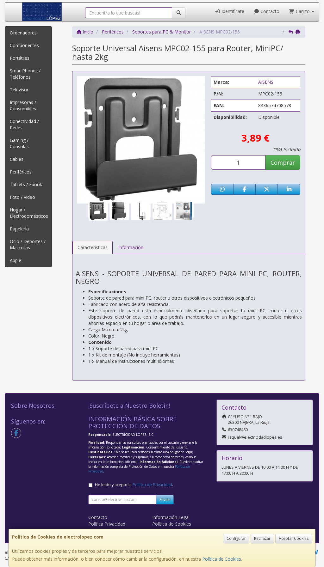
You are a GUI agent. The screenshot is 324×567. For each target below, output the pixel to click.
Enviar (164, 499)
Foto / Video (22, 197)
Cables (16, 159)
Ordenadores (23, 33)
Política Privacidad (106, 524)
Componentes (24, 45)
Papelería (19, 229)
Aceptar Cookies (293, 538)
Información (130, 247)
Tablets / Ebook (26, 184)
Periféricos (21, 172)
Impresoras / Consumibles (23, 105)
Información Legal (171, 517)
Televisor (19, 90)
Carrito (303, 11)
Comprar (283, 162)
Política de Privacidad (152, 484)
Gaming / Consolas (19, 143)
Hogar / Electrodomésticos (29, 213)
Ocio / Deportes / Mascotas (28, 244)
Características (93, 247)
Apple (15, 260)
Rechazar (262, 538)
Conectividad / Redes (24, 124)
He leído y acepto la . (134, 484)
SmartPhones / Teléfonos (25, 74)
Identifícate (232, 11)
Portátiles (19, 58)
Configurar (236, 538)
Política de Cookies (221, 559)
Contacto (269, 11)
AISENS (265, 82)
